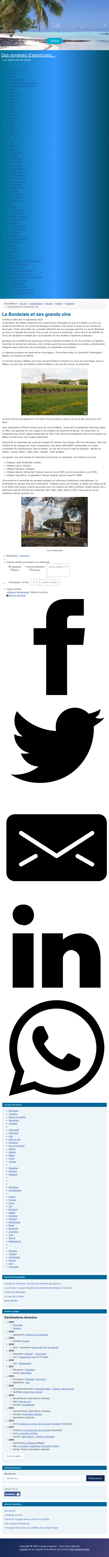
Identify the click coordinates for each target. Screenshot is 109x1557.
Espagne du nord (27, 1357)
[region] (54, 25)
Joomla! (23, 1549)
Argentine (13, 1231)
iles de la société (17, 1117)
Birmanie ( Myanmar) (35, 1379)
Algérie (12, 1152)
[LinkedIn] (56, 948)
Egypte (12, 1260)
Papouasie (14, 1130)
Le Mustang (30, 1443)
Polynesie (13, 1110)
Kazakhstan (14, 1222)
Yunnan (12, 1161)
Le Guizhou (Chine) (28, 1433)
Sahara (12, 1149)
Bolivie (12, 1238)
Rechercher (10, 1473)
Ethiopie (13, 1251)
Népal (11, 1155)
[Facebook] (56, 647)
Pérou (11, 1203)
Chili (11, 1235)
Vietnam (13, 1254)
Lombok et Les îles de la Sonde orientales (39, 1423)
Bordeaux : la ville (19, 582)
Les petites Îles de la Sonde (36, 1430)
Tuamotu (13, 1114)
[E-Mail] (56, 848)
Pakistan (13, 1219)
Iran (27, 1382)
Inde (11, 1136)
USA (11, 1263)
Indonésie (13, 1133)
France (12, 1196)
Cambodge (14, 1257)
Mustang (13, 1174)
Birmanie (13, 1209)
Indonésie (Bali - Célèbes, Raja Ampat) (54, 1388)
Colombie (13, 1266)
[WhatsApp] (56, 1048)
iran (10, 1206)
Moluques (13, 1187)
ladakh (12, 1212)
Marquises (14, 1120)
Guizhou (13, 1171)
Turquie (12, 1200)
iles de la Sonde (17, 1145)
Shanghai (13, 1168)
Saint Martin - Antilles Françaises (37, 1436)
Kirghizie (13, 1215)
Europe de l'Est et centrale (45, 1347)
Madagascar (15, 1241)
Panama (17, 1328)
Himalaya (13, 1142)
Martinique (26, 1373)
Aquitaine (24, 555)
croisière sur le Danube (36, 1334)
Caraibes (13, 1123)
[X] (56, 747)
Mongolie (13, 1228)
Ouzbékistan (15, 1190)
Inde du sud (25, 1401)
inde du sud (14, 1139)
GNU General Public (80, 1549)
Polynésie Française (32, 1414)
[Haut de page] (104, 1552)
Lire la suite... (15, 1456)
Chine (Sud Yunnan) (33, 1392)
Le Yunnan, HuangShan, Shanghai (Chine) (38, 1446)
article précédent (36, 566)
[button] (4, 25)
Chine (11, 1158)
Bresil (11, 1225)
